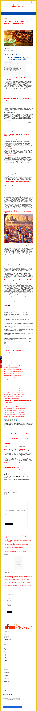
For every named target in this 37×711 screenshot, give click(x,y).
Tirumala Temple (16, 427)
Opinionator (6, 677)
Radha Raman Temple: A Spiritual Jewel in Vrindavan (12, 398)
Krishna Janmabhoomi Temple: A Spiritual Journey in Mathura (13, 386)
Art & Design (6, 691)
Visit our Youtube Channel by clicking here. (12, 70)
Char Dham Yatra (6, 404)
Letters (5, 679)
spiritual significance (13, 587)
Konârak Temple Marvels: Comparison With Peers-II (12, 365)
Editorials (5, 673)
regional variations (10, 584)
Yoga (30, 587)
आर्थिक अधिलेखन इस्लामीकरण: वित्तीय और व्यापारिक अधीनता (12, 548)
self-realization (27, 584)
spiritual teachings (21, 587)
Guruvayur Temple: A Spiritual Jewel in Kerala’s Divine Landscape (14, 384)
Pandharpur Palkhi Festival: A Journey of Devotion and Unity (13, 396)
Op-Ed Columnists (7, 671)
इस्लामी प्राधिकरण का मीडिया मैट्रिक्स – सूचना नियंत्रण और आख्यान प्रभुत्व (14, 549)
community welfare (22, 423)
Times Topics (6, 637)
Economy (5, 650)
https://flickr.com (25, 296)
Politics (5, 658)
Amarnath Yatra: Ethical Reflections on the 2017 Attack (25, 448)
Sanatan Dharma (22, 584)
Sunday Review (6, 680)
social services (21, 425)
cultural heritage (7, 578)
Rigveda (15, 584)
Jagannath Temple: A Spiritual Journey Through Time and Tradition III (14, 414)
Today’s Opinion (6, 670)
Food (4, 653)
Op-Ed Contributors (7, 676)
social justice (6, 586)
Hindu (25, 578)
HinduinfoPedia (8, 580)
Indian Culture (8, 581)
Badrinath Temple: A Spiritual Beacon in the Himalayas (12, 406)
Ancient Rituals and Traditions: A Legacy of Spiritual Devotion (14, 66)
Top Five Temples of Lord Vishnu (9, 363)
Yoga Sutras (20, 589)
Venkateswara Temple (27, 427)
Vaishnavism (21, 427)
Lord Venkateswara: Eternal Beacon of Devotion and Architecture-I (17, 400)
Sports (5, 661)
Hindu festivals (29, 578)
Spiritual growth (22, 586)
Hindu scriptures (28, 580)
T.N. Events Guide (7, 638)
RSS (18, 584)
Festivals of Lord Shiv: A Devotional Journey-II (18, 438)
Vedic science (27, 587)
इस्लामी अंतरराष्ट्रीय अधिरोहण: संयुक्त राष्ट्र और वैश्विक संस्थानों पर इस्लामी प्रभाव (15, 545)
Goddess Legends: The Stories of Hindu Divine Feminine (12, 379)
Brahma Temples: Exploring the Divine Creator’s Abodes (12, 357)
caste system (19, 577)
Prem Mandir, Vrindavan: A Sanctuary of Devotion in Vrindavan (13, 392)
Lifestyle (5, 656)
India (5, 581)
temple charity (10, 427)
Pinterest (12, 50)
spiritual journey (29, 586)
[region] (12, 701)
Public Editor (6, 685)
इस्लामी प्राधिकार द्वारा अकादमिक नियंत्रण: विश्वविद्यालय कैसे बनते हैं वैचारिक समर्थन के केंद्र (16, 546)
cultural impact (28, 423)
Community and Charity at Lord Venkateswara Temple (13, 68)
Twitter (9, 50)
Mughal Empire (24, 583)
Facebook (5, 50)
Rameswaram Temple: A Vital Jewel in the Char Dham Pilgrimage (14, 416)
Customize (12, 702)
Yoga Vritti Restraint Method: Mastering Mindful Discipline (18, 434)
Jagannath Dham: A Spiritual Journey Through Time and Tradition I (14, 410)
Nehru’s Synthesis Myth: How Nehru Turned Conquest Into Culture (15, 541)
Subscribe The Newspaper (8, 641)
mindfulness (19, 583)
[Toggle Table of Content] (24, 62)
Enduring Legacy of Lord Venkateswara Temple (12, 69)
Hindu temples (16, 424)
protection (5, 584)
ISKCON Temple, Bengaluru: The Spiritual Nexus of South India (13, 388)
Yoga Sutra (15, 589)
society (10, 586)
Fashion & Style (6, 652)
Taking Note (6, 682)
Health (5, 655)
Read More (20, 462)
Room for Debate (6, 683)
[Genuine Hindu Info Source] (18, 6)
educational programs (9, 424)
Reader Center (6, 634)
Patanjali (28, 583)
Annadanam (6, 423)
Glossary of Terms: (9, 71)
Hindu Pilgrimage (23, 580)
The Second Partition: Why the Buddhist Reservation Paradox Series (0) (15, 553)
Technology (6, 662)
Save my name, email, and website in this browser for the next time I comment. (15, 513)
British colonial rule (14, 577)
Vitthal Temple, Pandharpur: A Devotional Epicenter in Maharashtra (14, 394)
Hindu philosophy (16, 580)
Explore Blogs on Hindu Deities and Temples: (13, 72)
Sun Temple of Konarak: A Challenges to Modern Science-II (13, 369)
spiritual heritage (27, 425)
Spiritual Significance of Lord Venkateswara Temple (12, 64)
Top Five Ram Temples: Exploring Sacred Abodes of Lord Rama (13, 361)
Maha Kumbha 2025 (27, 581)
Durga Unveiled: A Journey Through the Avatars (11, 377)
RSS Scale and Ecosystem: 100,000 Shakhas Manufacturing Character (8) (16, 537)
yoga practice (11, 589)
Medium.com (19, 301)
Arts (4, 649)
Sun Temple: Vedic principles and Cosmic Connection (12, 373)
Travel (5, 664)
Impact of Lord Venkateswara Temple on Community (13, 63)
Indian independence (20, 581)
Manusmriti (6, 583)
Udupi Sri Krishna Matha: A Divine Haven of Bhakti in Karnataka (14, 390)
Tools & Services (6, 635)
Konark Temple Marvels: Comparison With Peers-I (11, 367)
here (16, 96)
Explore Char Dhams (9, 75)
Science (5, 659)
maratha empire (11, 583)
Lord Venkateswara (22, 424)
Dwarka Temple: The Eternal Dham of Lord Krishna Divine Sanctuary (14, 408)
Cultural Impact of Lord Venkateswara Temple (12, 67)
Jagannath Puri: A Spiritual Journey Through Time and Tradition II (14, 412)
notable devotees (9, 425)
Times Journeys (6, 640)
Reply (16, 496)
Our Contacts (6, 643)
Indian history (14, 581)
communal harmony (24, 577)
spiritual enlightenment (15, 586)
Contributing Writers (7, 674)
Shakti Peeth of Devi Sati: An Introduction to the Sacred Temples (13, 354)
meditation (15, 583)
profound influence (15, 425)
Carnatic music (16, 423)
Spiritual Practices (7, 587)
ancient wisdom (7, 577)
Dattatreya (18, 578)
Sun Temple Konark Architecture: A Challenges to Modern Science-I (14, 371)
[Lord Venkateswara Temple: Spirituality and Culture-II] (18, 38)
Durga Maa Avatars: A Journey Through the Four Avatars (12, 375)
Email (8, 599)
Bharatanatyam (10, 423)
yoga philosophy (6, 589)
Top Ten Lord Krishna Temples (8, 359)
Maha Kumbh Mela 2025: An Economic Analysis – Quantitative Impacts (10, 449)
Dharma (5, 18)
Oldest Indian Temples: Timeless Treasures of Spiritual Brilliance (13, 352)
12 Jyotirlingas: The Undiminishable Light (10, 382)
